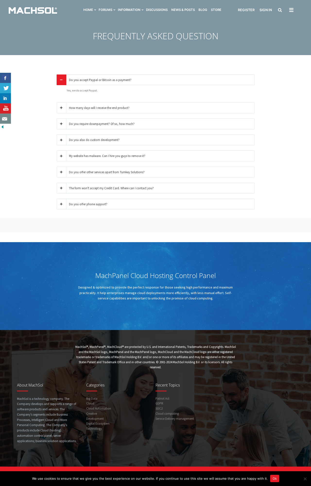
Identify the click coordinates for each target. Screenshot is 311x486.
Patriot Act (162, 398)
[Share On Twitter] (5, 88)
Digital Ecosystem (98, 423)
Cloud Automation (98, 408)
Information (129, 10)
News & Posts (183, 10)
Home (88, 10)
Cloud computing (167, 414)
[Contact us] (5, 119)
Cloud (90, 403)
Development (95, 419)
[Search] (279, 10)
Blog (203, 10)
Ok (275, 478)
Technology (94, 429)
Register (246, 10)
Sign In (265, 10)
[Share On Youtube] (5, 108)
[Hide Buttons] (2, 126)
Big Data (91, 398)
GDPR (159, 403)
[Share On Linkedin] (5, 98)
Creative (91, 414)
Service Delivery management (175, 419)
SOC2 (159, 408)
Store (216, 10)
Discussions (157, 10)
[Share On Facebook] (5, 78)
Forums (105, 10)
